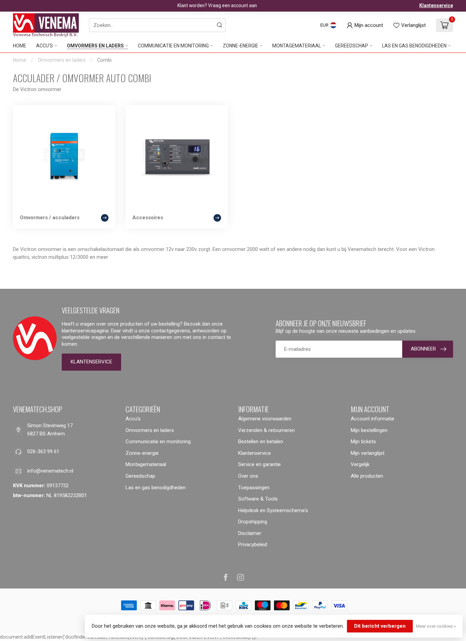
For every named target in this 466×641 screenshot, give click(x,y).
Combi (104, 60)
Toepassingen (254, 488)
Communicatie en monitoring (173, 45)
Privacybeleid (252, 544)
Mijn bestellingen (369, 430)
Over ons (248, 476)
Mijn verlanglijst (367, 453)
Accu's (44, 45)
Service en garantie (259, 464)
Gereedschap (351, 45)
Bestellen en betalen (260, 441)
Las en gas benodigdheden (414, 45)
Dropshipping (252, 522)
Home (19, 45)
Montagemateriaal (296, 45)
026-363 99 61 (43, 451)
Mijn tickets (363, 441)
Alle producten (367, 476)
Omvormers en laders (95, 45)
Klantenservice (436, 5)
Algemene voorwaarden (264, 419)
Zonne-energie (240, 45)
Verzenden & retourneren (266, 430)
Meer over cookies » (436, 626)
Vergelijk (360, 464)
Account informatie (372, 419)
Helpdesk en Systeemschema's (273, 510)
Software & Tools (258, 499)
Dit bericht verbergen (380, 626)
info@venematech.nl (50, 471)
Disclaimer (249, 533)
